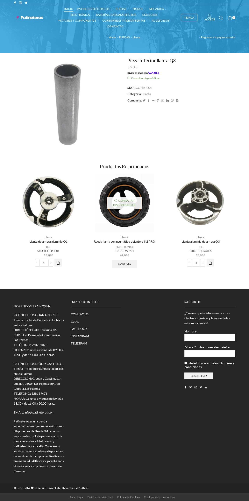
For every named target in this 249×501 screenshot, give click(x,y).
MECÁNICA (156, 8)
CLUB (75, 321)
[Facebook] (15, 2)
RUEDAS (121, 8)
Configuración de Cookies (159, 497)
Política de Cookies (128, 497)
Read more (124, 263)
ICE (48, 246)
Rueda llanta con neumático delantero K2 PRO (124, 241)
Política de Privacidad (100, 497)
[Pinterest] (158, 100)
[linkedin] (167, 100)
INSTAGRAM (80, 336)
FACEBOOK (79, 329)
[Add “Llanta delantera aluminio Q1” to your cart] (58, 263)
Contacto (115, 26)
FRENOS (138, 8)
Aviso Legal (76, 497)
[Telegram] (26, 2)
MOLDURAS (150, 14)
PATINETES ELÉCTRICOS (93, 8)
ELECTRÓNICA (80, 14)
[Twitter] (144, 100)
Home (112, 37)
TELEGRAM (79, 343)
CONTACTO (80, 314)
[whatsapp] (172, 100)
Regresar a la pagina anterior (218, 37)
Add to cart (75, 223)
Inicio (68, 8)
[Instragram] (20, 2)
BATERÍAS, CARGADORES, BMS (116, 14)
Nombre (190, 331)
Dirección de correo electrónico (207, 347)
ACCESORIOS (161, 20)
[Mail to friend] (162, 100)
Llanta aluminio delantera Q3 (200, 241)
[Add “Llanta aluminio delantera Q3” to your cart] (210, 263)
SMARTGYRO (124, 246)
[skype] (177, 100)
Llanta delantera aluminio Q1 (48, 241)
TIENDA (189, 17)
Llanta (136, 37)
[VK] (153, 100)
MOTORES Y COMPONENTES (77, 20)
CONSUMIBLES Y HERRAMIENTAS (124, 20)
